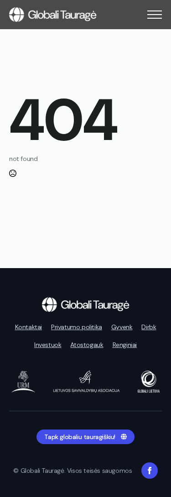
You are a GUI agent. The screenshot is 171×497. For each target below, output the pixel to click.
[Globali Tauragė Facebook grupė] (149, 470)
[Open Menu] (154, 14)
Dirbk (148, 327)
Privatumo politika (76, 327)
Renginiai (125, 345)
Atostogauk (86, 345)
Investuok (47, 345)
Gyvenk (122, 327)
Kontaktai (28, 327)
